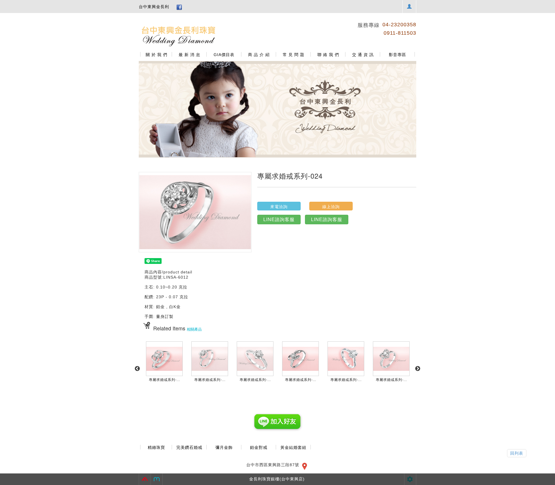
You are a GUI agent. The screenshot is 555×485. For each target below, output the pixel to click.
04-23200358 (399, 24)
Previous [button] (137, 369)
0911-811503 (400, 33)
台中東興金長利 (154, 6)
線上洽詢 (331, 206)
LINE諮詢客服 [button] (279, 219)
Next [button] (418, 369)
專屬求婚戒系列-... (164, 380)
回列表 (516, 453)
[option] (277, 109)
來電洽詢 (279, 206)
